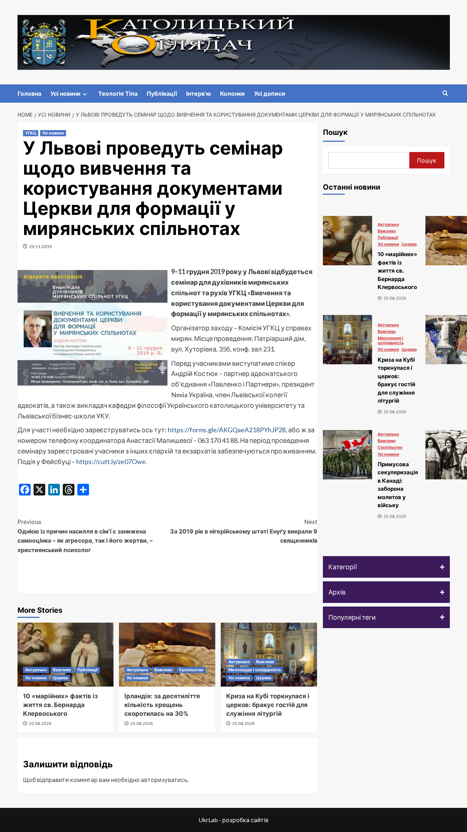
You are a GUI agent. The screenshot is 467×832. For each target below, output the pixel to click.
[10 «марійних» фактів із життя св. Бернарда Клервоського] (66, 655)
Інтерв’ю (198, 93)
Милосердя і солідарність (254, 669)
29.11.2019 (40, 246)
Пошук (335, 132)
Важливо (62, 669)
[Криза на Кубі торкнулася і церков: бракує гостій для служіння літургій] (347, 339)
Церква (60, 677)
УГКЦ (30, 133)
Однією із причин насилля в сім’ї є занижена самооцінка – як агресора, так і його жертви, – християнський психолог (85, 536)
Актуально (36, 669)
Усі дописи (269, 93)
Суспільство (191, 669)
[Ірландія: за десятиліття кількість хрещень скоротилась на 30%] (167, 655)
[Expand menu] (85, 94)
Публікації (162, 93)
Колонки (232, 93)
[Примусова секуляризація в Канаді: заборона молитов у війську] (347, 454)
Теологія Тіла (118, 93)
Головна (29, 93)
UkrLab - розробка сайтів (233, 819)
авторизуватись (164, 779)
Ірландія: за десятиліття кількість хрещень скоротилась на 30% (162, 704)
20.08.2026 (40, 723)
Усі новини (65, 93)
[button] (386, 567)
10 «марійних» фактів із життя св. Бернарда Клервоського (60, 704)
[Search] (445, 93)
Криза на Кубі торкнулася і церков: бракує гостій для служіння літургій (267, 704)
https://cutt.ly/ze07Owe (111, 461)
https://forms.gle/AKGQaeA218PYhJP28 (227, 430)
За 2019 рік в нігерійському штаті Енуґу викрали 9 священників (243, 531)
